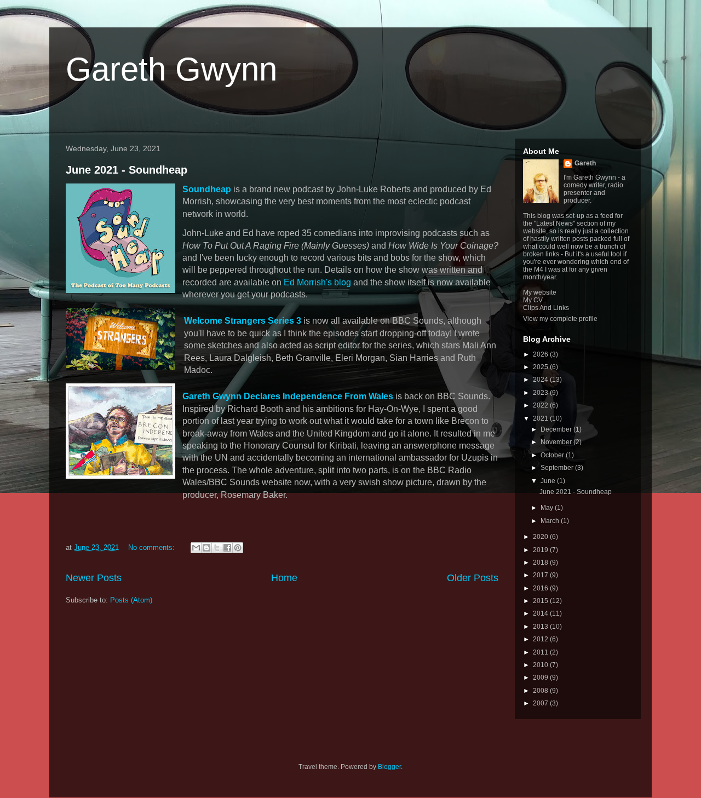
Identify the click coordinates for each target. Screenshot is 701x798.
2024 (541, 379)
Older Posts (472, 577)
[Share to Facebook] (227, 547)
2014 (541, 613)
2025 (541, 367)
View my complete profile (560, 319)
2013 (541, 626)
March (551, 521)
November (557, 442)
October (553, 455)
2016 (541, 588)
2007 (541, 703)
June (549, 481)
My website (539, 292)
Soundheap (206, 189)
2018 (541, 562)
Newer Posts (94, 577)
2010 (541, 665)
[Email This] (196, 547)
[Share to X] (216, 547)
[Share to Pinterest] (237, 547)
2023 (541, 393)
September (558, 468)
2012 (541, 639)
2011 (541, 652)
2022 (541, 405)
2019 (541, 550)
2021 (541, 418)
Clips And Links (546, 308)
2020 (541, 537)
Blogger (389, 767)
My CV (533, 300)
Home (284, 577)
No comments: (152, 547)
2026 (541, 354)
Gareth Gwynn (171, 69)
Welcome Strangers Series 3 (242, 320)
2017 (541, 575)
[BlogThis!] (206, 547)
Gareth (585, 163)
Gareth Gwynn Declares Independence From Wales (287, 396)
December (557, 429)
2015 (541, 601)
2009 (541, 677)
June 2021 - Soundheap (126, 170)
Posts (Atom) (131, 600)
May (548, 508)
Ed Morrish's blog (317, 282)
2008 (541, 690)
